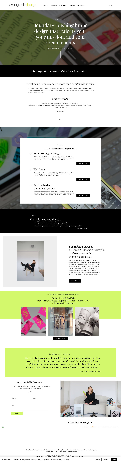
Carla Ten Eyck (79, 456)
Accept (114, 459)
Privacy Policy (69, 455)
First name (14, 398)
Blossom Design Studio (50, 456)
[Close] (119, 459)
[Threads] (112, 5)
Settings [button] (98, 459)
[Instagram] (109, 5)
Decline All (105, 459)
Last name (33, 398)
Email (13, 405)
